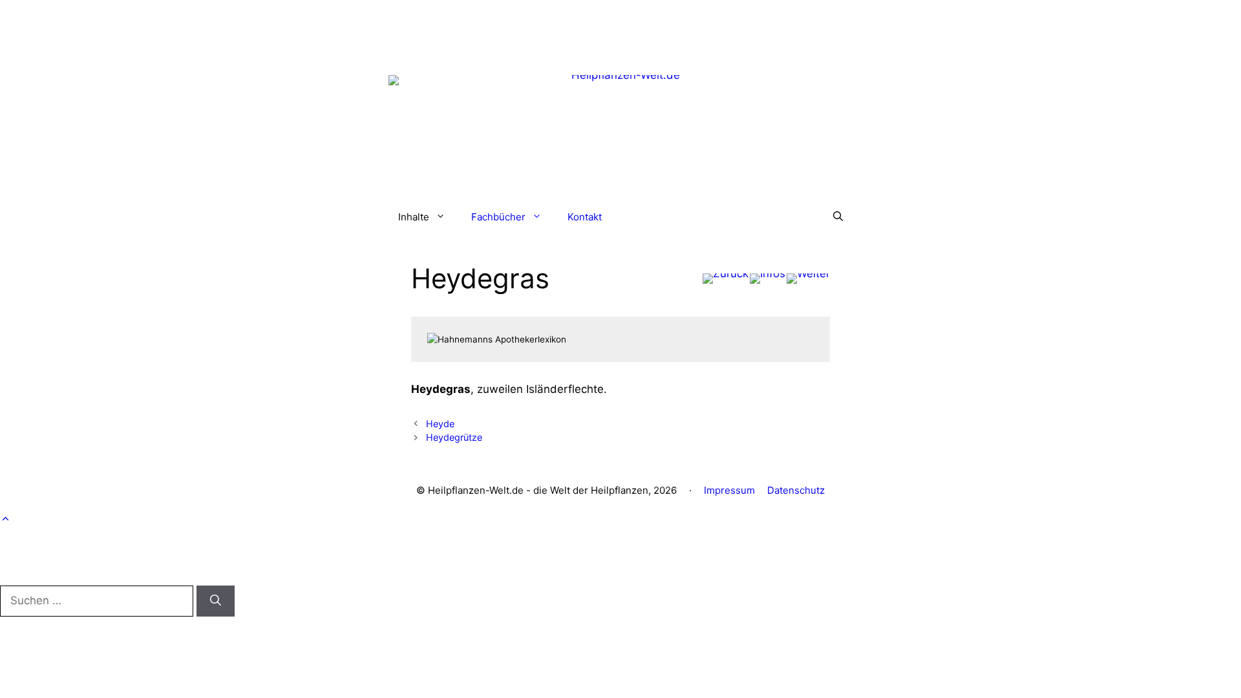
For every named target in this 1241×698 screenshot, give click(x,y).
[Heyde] (725, 278)
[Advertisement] (620, 29)
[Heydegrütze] (808, 278)
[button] (838, 217)
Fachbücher (498, 217)
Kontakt (584, 217)
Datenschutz (796, 490)
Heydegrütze (454, 437)
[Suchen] (215, 601)
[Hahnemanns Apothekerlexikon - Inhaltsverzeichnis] (767, 278)
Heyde (440, 423)
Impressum (729, 490)
